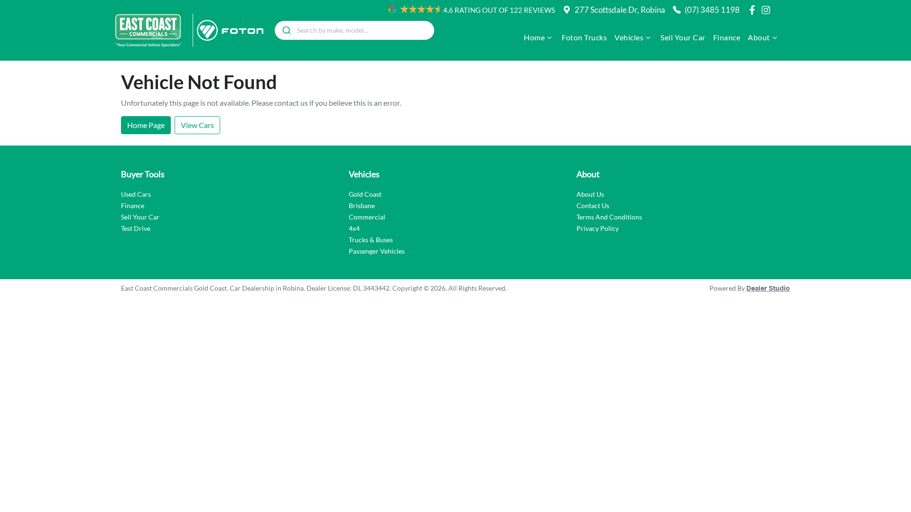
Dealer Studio (768, 288)
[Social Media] (754, 10)
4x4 (354, 228)
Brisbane (362, 205)
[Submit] (286, 30)
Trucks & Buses (371, 240)
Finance (727, 37)
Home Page (146, 124)
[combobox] (354, 30)
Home (534, 37)
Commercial (367, 217)
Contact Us (592, 205)
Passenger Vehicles (377, 251)
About (759, 37)
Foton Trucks (584, 37)
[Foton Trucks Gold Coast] (228, 30)
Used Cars (136, 194)
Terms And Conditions (609, 217)
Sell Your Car (683, 37)
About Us (590, 194)
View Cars (197, 124)
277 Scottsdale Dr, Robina (620, 10)
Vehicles (628, 37)
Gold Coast (365, 194)
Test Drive (135, 228)
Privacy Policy (597, 228)
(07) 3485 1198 (712, 10)
